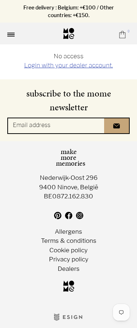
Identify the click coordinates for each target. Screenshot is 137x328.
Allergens (68, 232)
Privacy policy (68, 259)
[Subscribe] (117, 126)
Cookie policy (68, 250)
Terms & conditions (68, 241)
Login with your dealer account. (68, 65)
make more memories (68, 157)
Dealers (69, 268)
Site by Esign (68, 317)
